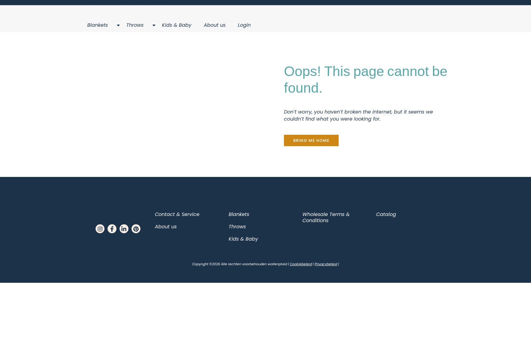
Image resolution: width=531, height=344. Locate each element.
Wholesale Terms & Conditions (326, 217)
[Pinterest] (136, 228)
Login (244, 25)
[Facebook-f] (112, 228)
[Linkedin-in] (124, 228)
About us (215, 25)
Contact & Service (177, 214)
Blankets (97, 25)
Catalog (386, 214)
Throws (135, 25)
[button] (311, 140)
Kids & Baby (176, 25)
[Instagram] (100, 228)
